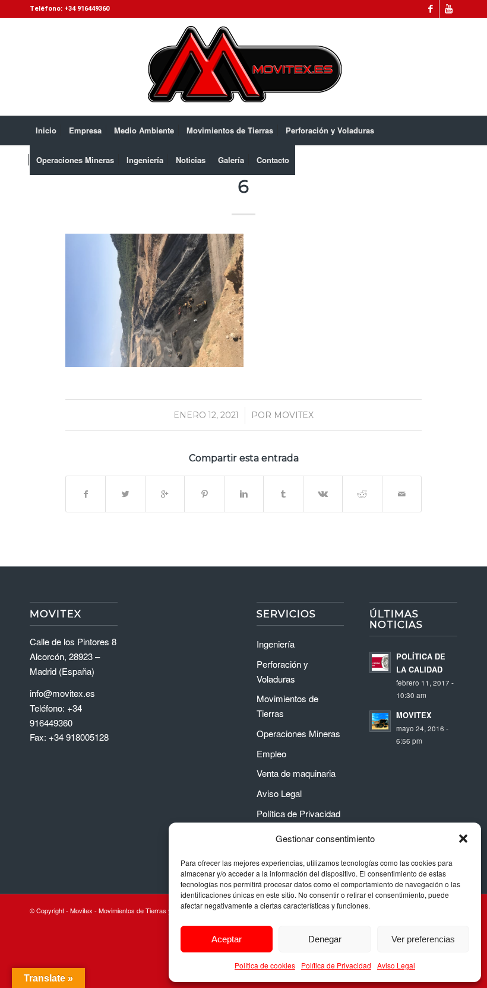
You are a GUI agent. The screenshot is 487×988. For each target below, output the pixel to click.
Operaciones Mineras (298, 733)
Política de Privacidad (336, 965)
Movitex (294, 415)
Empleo (271, 753)
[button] (463, 838)
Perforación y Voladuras (282, 671)
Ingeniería (276, 644)
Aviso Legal (396, 965)
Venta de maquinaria (296, 773)
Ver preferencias (423, 939)
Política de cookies (265, 965)
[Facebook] (430, 9)
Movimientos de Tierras (287, 705)
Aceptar (226, 939)
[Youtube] (448, 9)
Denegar (324, 939)
